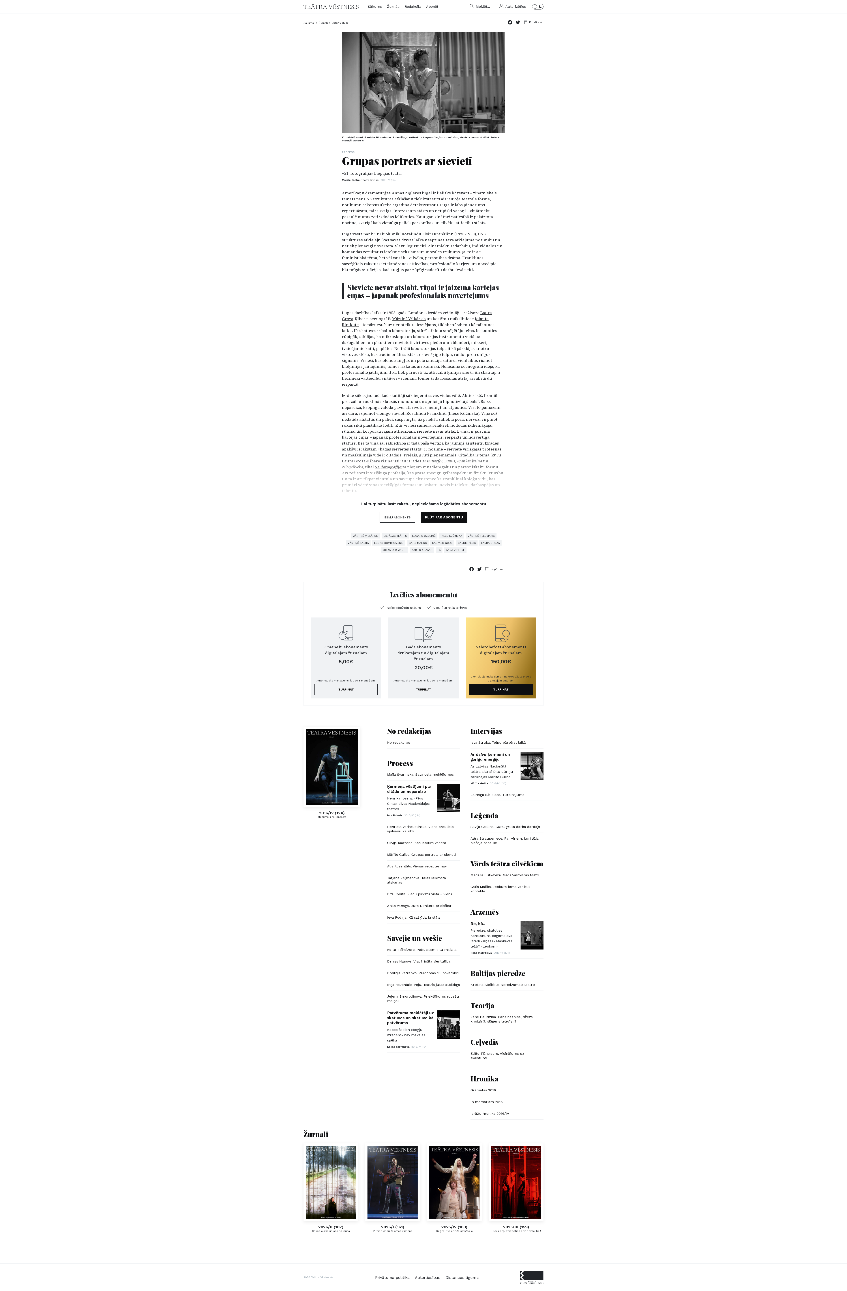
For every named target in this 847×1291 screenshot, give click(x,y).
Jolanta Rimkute (394, 550)
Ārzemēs (484, 911)
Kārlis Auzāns (422, 550)
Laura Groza (490, 542)
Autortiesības (427, 1277)
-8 (439, 550)
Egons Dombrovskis (388, 542)
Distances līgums (462, 1277)
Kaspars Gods (442, 542)
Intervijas (486, 731)
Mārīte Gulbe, (360, 180)
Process (348, 152)
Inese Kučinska (463, 413)
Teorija (482, 1005)
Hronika (484, 1078)
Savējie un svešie (414, 938)
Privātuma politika (392, 1277)
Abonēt (432, 6)
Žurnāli (393, 6)
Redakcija (413, 6)
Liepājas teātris (395, 535)
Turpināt (346, 689)
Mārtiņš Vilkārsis (409, 318)
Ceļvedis (484, 1042)
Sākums (375, 6)
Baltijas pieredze (497, 973)
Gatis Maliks (418, 542)
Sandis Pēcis (467, 542)
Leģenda (484, 815)
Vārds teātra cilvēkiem (506, 863)
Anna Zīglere (455, 550)
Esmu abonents (397, 517)
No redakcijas (409, 731)
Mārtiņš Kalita (358, 542)
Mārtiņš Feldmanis (481, 535)
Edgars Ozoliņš (424, 535)
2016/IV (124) (340, 22)
